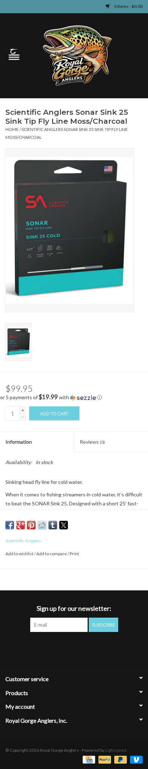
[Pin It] (31, 525)
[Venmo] (135, 759)
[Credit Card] (88, 759)
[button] (74, 397)
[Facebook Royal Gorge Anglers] (49, 646)
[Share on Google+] (20, 525)
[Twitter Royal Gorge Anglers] (61, 646)
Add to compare (52, 553)
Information (18, 442)
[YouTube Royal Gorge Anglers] (86, 646)
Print (74, 553)
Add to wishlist (19, 553)
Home (12, 129)
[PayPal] (104, 759)
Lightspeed (115, 750)
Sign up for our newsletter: (74, 608)
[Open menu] (14, 54)
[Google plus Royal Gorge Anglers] (74, 646)
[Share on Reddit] (42, 525)
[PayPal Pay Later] (120, 759)
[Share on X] (63, 525)
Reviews (92, 442)
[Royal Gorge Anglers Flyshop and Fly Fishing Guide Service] (88, 55)
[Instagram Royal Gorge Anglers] (99, 646)
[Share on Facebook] (9, 525)
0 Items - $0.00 (128, 6)
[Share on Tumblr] (52, 525)
